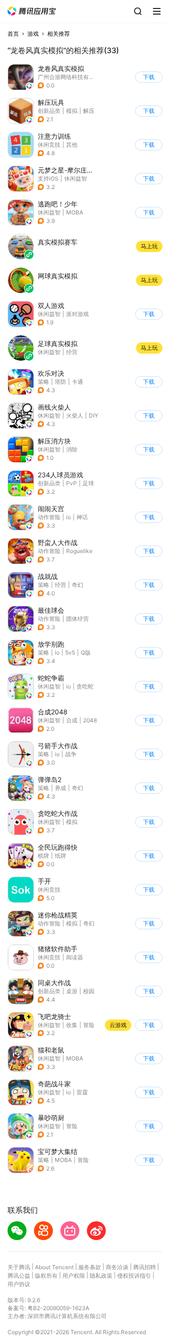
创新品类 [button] (49, 110)
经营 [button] (60, 584)
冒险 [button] (88, 1024)
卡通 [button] (77, 381)
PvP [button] (71, 483)
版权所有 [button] (46, 1275)
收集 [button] (71, 1024)
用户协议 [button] (19, 1284)
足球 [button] (88, 483)
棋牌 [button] (43, 855)
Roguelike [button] (79, 550)
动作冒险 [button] (49, 517)
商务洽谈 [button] (117, 1267)
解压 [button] (88, 110)
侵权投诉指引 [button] (134, 1275)
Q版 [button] (86, 652)
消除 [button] (71, 449)
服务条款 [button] (89, 1267)
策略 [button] (43, 381)
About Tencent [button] (54, 1267)
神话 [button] (82, 517)
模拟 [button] (71, 110)
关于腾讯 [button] (19, 1267)
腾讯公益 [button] (19, 1275)
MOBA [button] (74, 212)
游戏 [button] (33, 33)
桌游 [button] (71, 991)
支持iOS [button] (48, 178)
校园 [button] (88, 991)
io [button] (68, 517)
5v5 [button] (70, 652)
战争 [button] (70, 754)
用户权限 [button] (73, 1275)
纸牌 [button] (60, 855)
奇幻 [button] (77, 584)
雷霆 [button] (82, 1092)
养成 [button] (60, 787)
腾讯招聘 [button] (144, 1267)
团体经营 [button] (77, 618)
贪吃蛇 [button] (85, 686)
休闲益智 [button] (75, 178)
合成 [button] (71, 720)
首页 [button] (13, 33)
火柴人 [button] (74, 415)
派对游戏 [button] (77, 313)
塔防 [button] (60, 381)
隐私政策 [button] (101, 1275)
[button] (32, 11)
